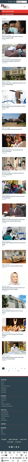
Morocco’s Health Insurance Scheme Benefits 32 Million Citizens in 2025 (13, 106)
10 (21, 368)
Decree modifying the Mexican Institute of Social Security (12, 311)
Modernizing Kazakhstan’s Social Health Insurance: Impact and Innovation (12, 150)
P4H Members (4, 390)
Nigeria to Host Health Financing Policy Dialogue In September (12, 334)
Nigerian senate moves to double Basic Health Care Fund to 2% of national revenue (14, 83)
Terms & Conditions (13, 439)
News (2, 429)
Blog (2, 431)
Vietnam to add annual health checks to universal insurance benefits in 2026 (12, 37)
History (2, 381)
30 (8, 370)
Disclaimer (3, 439)
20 (24, 368)
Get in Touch (10, 442)
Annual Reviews (4, 420)
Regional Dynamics (5, 414)
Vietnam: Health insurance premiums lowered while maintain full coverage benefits (13, 358)
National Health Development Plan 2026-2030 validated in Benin (14, 243)
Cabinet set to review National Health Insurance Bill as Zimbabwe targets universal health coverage (13, 220)
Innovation (3, 418)
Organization (3, 388)
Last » (18, 370)
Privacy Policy (23, 439)
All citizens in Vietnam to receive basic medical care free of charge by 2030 (13, 173)
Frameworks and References (6, 406)
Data (2, 402)
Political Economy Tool (5, 404)
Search (11, 1)
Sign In (14, 1)
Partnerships (3, 392)
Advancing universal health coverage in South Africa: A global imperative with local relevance (13, 288)
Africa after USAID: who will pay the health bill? (12, 129)
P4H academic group (5, 416)
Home (3, 14)
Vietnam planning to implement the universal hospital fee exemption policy (13, 197)
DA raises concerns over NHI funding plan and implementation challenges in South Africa (11, 60)
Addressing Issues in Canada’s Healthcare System (12, 266)
